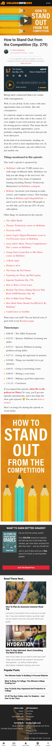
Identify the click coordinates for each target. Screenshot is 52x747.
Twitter (29, 714)
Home (3, 745)
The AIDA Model (14, 220)
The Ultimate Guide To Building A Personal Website (26, 675)
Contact (20, 714)
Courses (37, 745)
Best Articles (25, 745)
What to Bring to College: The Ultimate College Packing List (25, 682)
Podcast (14, 745)
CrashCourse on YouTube (18, 311)
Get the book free (26, 567)
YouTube (29, 711)
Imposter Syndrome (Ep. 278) (20, 279)
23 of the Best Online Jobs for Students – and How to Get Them (24, 697)
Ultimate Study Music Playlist (12, 729)
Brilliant (10, 190)
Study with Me (17, 726)
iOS (18, 230)
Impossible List (17, 716)
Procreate (10, 230)
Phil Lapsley (35, 275)
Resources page (27, 320)
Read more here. (26, 63)
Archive (20, 719)
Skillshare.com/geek (30, 186)
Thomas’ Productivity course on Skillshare (25, 225)
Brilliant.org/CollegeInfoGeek (29, 198)
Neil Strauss (25, 270)
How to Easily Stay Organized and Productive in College (25, 690)
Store (28, 719)
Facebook (30, 716)
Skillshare (10, 167)
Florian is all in (13, 265)
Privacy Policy (31, 731)
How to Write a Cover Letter (19, 284)
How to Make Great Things (18, 298)
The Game (11, 270)
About (21, 711)
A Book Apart (12, 260)
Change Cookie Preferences (37, 733)
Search (48, 745)
